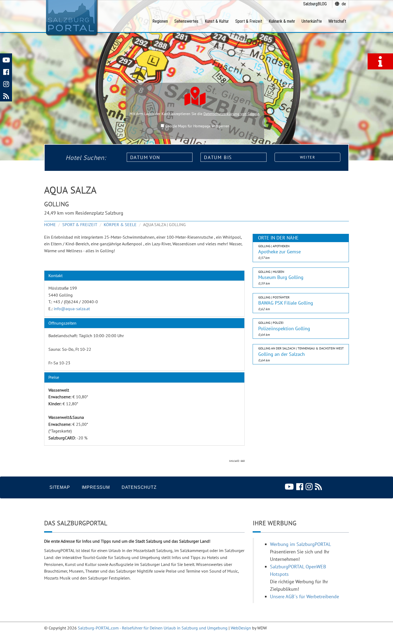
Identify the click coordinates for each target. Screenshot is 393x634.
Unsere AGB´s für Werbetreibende (304, 596)
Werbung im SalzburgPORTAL (300, 544)
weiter (307, 157)
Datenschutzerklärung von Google (231, 113)
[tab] (144, 276)
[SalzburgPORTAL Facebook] (6, 71)
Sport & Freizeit (79, 224)
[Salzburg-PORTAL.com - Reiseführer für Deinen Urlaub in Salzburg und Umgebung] (71, 17)
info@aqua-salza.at (72, 308)
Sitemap (59, 487)
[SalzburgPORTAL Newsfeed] (6, 95)
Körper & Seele (120, 224)
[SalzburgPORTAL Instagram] (6, 83)
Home (50, 224)
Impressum (96, 487)
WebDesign (241, 628)
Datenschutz (139, 487)
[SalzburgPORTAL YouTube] (6, 59)
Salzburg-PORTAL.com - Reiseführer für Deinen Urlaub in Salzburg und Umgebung (153, 628)
